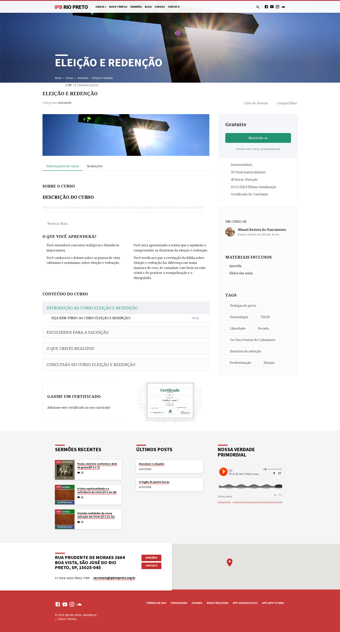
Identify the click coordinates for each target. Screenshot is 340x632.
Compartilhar (287, 103)
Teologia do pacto (243, 305)
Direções (151, 557)
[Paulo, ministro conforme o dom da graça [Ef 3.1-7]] (65, 470)
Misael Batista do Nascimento (262, 229)
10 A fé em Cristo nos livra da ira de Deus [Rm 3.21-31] (257, 501)
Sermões (136, 6)
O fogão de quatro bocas (154, 482)
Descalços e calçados (151, 464)
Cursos (160, 6)
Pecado (263, 328)
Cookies (197, 603)
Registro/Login (217, 603)
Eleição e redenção (102, 78)
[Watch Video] (78, 472)
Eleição (269, 362)
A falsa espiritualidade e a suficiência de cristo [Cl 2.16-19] (96, 490)
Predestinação (240, 362)
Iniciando (82, 78)
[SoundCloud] (283, 6)
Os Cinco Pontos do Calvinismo (252, 340)
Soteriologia (239, 317)
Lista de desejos (256, 103)
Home (58, 78)
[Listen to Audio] (82, 472)
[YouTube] (272, 6)
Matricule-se (258, 138)
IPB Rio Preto (224, 501)
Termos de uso (156, 603)
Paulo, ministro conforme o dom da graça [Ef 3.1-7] (97, 465)
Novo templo (118, 6)
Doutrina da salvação (245, 351)
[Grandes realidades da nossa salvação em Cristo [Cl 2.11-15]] (65, 519)
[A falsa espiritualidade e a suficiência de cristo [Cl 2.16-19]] (65, 494)
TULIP (265, 317)
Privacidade (179, 603)
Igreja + (100, 6)
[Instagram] (277, 6)
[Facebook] (266, 6)
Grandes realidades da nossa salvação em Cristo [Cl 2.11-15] (96, 515)
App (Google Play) (245, 603)
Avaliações (95, 166)
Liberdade (238, 328)
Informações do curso (62, 166)
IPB (71, 6)
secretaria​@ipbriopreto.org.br (114, 578)
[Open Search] (258, 7)
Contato (174, 6)
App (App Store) (273, 603)
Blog (148, 6)
